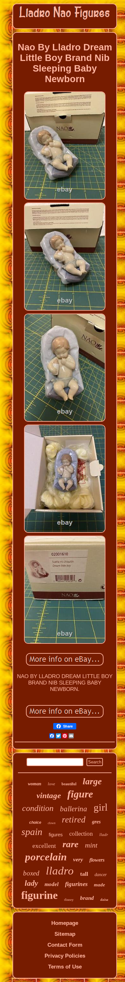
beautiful (69, 784)
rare (71, 844)
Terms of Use (65, 967)
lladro (60, 871)
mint (91, 845)
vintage (49, 795)
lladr (103, 834)
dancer (101, 874)
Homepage (64, 923)
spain (31, 831)
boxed (31, 873)
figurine (39, 895)
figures (56, 834)
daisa (104, 899)
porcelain (46, 857)
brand (87, 898)
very (78, 859)
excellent (44, 845)
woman (34, 783)
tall (84, 874)
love (51, 783)
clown (51, 823)
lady (31, 883)
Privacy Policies (65, 956)
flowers (96, 860)
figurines (76, 884)
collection (81, 833)
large (92, 781)
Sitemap (64, 934)
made (99, 884)
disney (69, 899)
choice (35, 822)
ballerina (73, 809)
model (52, 884)
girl (101, 807)
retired (74, 819)
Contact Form (64, 945)
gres (96, 821)
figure (80, 794)
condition (38, 808)
